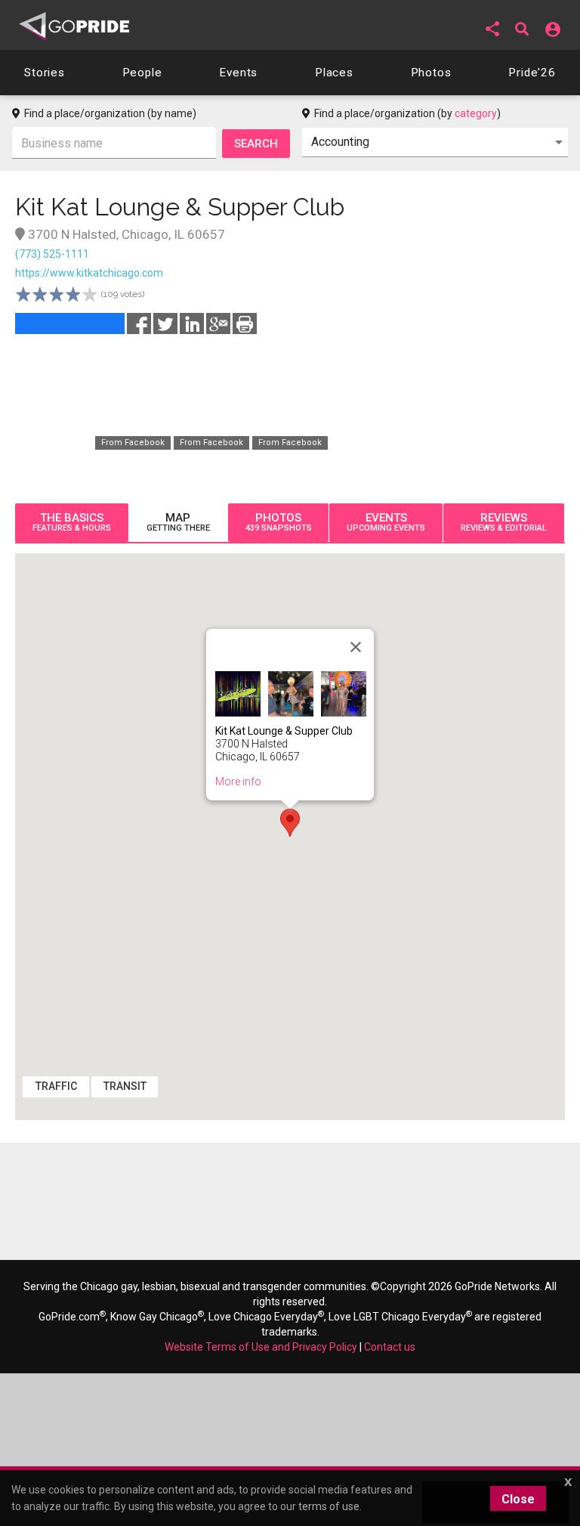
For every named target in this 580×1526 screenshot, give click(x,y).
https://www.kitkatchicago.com (89, 273)
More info (238, 781)
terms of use (328, 1506)
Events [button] (238, 72)
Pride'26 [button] (532, 72)
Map (178, 522)
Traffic (56, 1086)
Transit (125, 1086)
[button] (492, 29)
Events (386, 522)
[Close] (356, 647)
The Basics (71, 522)
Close (518, 1499)
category (476, 113)
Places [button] (334, 72)
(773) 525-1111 (52, 254)
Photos (278, 522)
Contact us (389, 1347)
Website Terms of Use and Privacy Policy (261, 1347)
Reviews (504, 522)
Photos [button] (431, 72)
